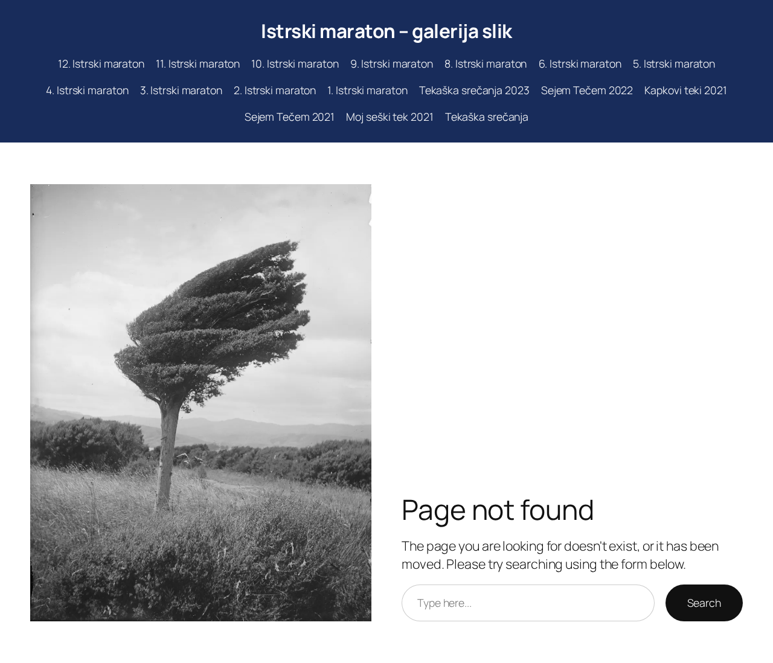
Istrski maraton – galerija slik (386, 30)
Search (704, 602)
